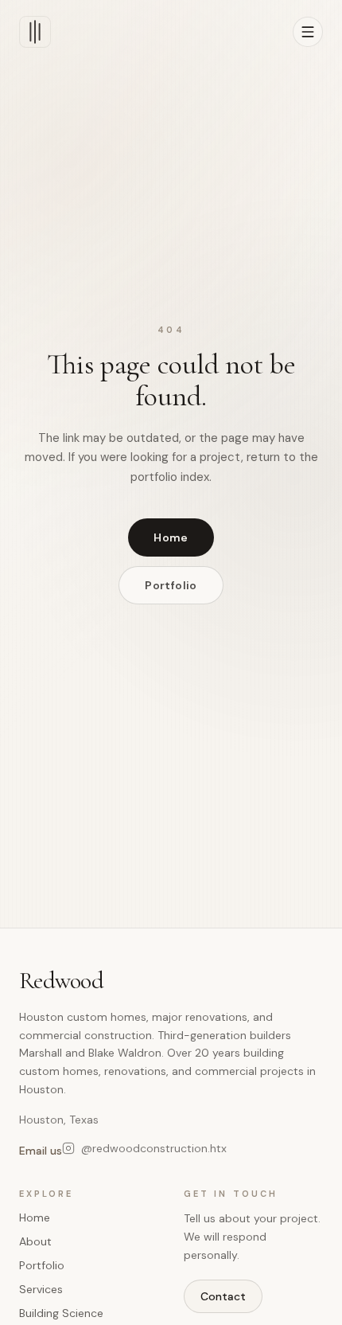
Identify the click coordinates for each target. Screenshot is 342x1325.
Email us (40, 1150)
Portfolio (170, 585)
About (35, 1241)
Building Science (61, 1313)
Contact (223, 1296)
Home (171, 537)
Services (41, 1289)
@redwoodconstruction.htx (154, 1148)
